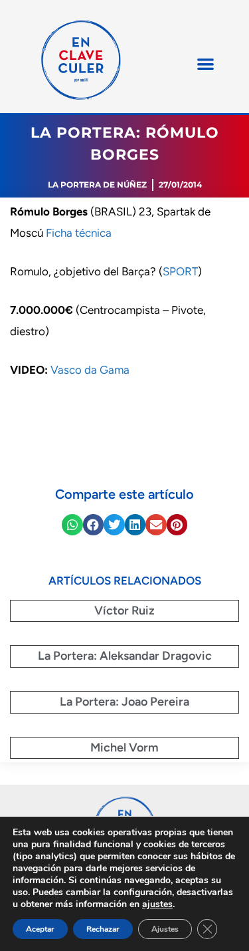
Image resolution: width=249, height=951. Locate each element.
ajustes (157, 904)
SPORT (180, 271)
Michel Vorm (124, 747)
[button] (205, 63)
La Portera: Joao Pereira (124, 701)
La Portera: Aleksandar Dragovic (125, 655)
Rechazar (103, 929)
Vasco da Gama (89, 369)
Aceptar (40, 929)
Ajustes (165, 929)
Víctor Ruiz (124, 610)
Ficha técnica (79, 232)
